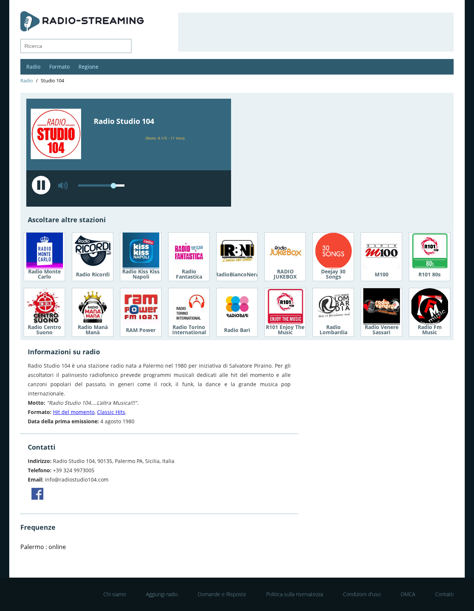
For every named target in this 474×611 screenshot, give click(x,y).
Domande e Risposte (222, 594)
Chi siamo (114, 594)
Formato (59, 66)
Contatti (444, 594)
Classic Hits (111, 411)
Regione (89, 66)
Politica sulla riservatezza (294, 594)
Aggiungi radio (162, 594)
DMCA (408, 594)
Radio (33, 66)
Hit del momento (73, 411)
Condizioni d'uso (362, 594)
